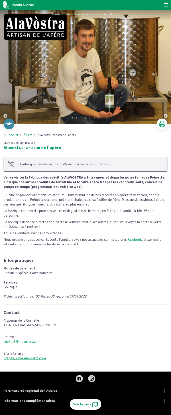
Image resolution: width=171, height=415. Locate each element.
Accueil (13, 135)
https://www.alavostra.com (25, 358)
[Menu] (166, 5)
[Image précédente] (5, 67)
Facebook (134, 239)
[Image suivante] (165, 67)
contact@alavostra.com (22, 341)
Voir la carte (82, 404)
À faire (28, 135)
